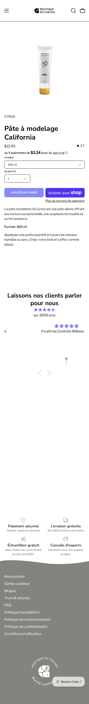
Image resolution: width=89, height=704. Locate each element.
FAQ (7, 605)
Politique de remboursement (27, 619)
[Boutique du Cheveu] (44, 10)
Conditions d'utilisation (22, 634)
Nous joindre (14, 576)
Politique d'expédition (21, 612)
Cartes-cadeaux (17, 584)
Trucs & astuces (17, 598)
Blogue (10, 591)
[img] (81, 145)
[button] (73, 11)
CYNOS (9, 116)
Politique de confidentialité (25, 627)
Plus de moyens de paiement (65, 200)
